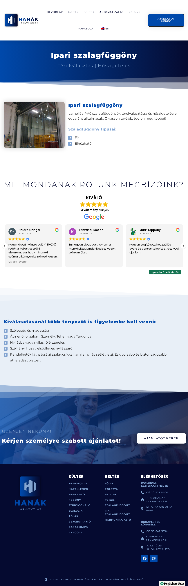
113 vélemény (88, 210)
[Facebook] (144, 558)
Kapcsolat (86, 28)
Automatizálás (112, 11)
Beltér (89, 11)
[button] (183, 246)
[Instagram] (154, 558)
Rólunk (134, 11)
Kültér (73, 11)
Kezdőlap (55, 11)
